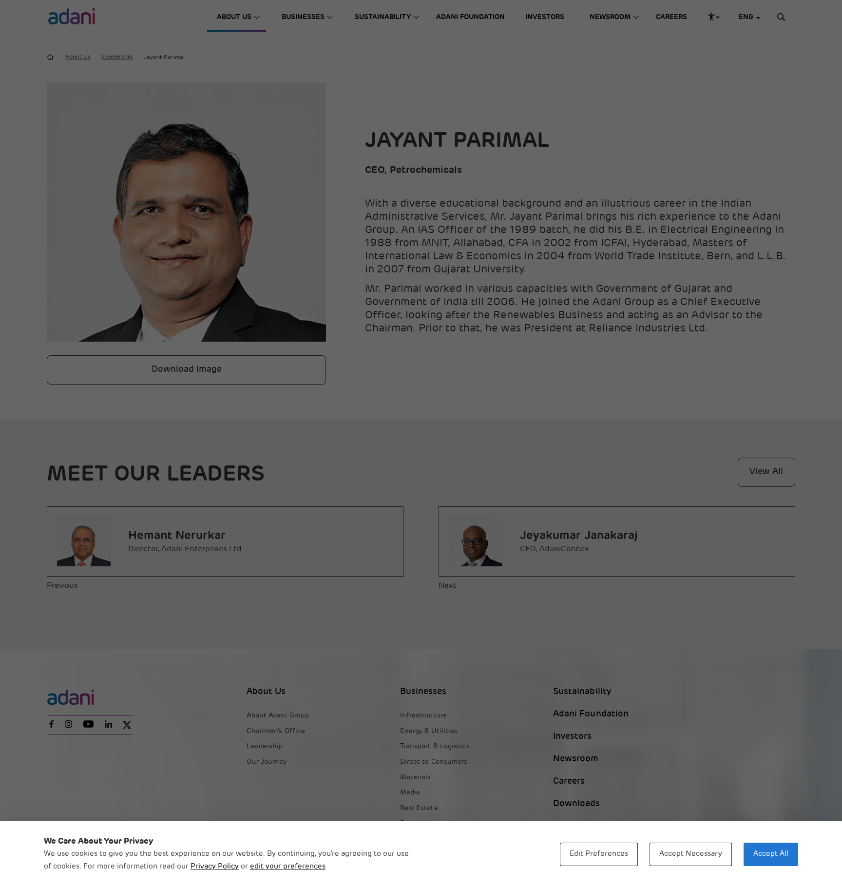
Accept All (770, 854)
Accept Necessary (690, 854)
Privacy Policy (215, 866)
